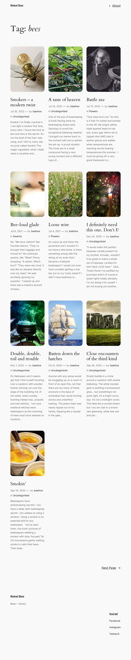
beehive (37, 111)
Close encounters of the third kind (102, 356)
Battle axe (95, 99)
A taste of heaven (64, 99)
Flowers (93, 111)
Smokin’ (18, 484)
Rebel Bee (16, 5)
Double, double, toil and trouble (25, 356)
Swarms (17, 236)
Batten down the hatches (64, 356)
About (116, 5)
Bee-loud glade (24, 224)
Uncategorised (21, 116)
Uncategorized (97, 241)
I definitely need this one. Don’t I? (102, 227)
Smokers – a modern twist (22, 102)
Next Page (111, 568)
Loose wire (58, 224)
